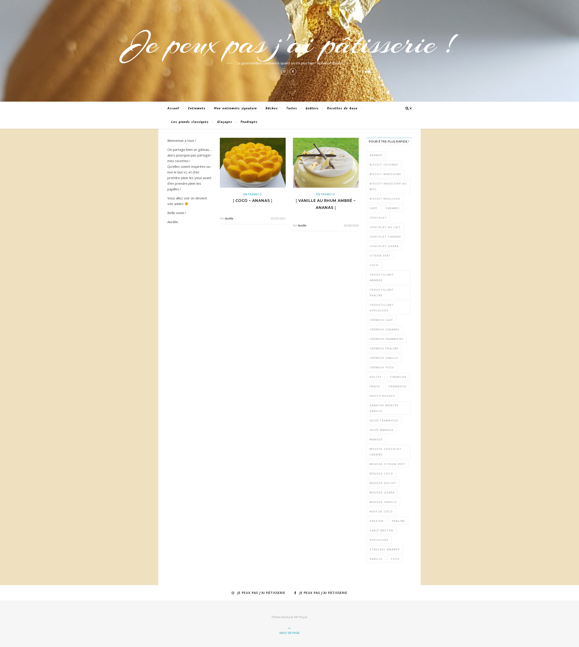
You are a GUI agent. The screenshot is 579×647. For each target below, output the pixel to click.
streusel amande (385, 549)
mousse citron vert (388, 464)
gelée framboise (384, 420)
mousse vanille (383, 502)
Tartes (291, 108)
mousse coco (381, 473)
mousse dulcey (383, 483)
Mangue (376, 439)
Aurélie (229, 218)
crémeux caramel (385, 329)
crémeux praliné (384, 348)
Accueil (173, 108)
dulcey (376, 376)
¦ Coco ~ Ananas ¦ (253, 201)
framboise (398, 386)
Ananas (376, 155)
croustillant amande (382, 277)
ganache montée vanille (384, 408)
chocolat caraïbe (385, 236)
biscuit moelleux (385, 198)
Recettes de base (342, 108)
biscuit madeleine (385, 174)
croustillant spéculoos (382, 307)
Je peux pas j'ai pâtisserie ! (289, 43)
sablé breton (381, 530)
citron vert (380, 255)
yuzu (395, 559)
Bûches (272, 108)
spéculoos (379, 540)
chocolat (378, 217)
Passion (377, 521)
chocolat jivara (384, 246)
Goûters (312, 108)
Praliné (398, 521)
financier (398, 376)
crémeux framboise (386, 339)
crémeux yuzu (382, 367)
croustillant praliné (382, 292)
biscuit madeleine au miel (388, 186)
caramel (393, 208)
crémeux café (381, 320)
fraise (375, 386)
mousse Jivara (382, 492)
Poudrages (249, 121)
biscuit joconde (384, 164)
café (373, 208)
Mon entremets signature (235, 108)
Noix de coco (381, 511)
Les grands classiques (190, 121)
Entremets (196, 108)
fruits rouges (382, 395)
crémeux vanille (384, 358)
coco (374, 265)
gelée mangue (382, 430)
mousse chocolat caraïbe (385, 451)
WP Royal (300, 617)
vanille (376, 559)
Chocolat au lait (385, 227)
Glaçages (224, 121)
